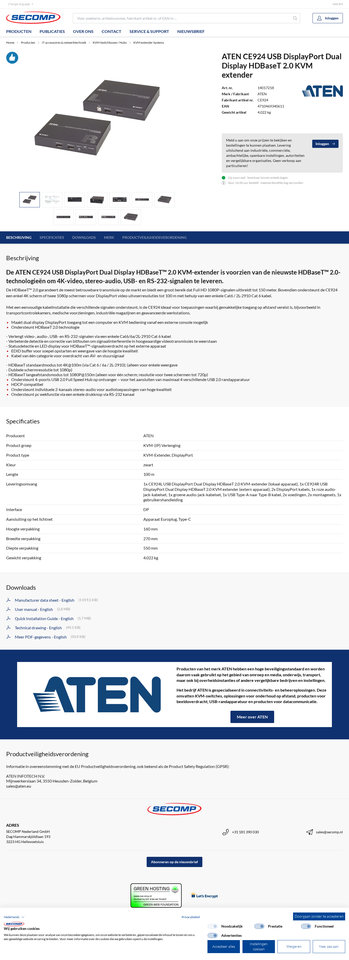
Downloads (84, 237)
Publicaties (52, 31)
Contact (111, 31)
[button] (14, 917)
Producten (18, 31)
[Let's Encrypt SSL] (204, 895)
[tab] (29, 200)
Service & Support (149, 31)
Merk (109, 237)
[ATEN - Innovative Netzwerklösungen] (96, 695)
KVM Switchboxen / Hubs (110, 42)
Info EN (338, 4)
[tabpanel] (97, 120)
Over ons (83, 31)
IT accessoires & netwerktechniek (64, 42)
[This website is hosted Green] (156, 895)
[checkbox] (212, 926)
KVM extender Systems (148, 42)
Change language (19, 4)
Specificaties (52, 237)
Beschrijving (18, 237)
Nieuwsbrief (191, 31)
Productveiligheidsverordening (154, 237)
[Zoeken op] (295, 18)
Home (10, 42)
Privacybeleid (191, 917)
